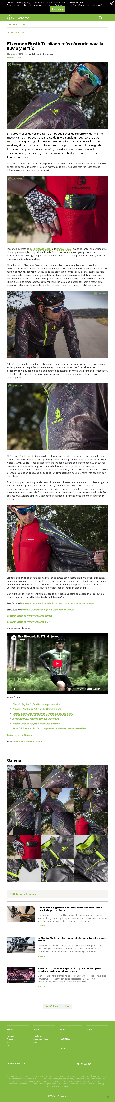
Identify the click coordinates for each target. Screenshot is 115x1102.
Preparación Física (40, 1039)
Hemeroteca (91, 1030)
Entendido (57, 8)
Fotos (62, 1045)
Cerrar (112, 3)
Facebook (82, 1064)
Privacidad (85, 1069)
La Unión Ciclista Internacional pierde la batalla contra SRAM (72, 939)
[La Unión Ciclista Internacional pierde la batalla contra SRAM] (21, 945)
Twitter (78, 1064)
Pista (35, 1042)
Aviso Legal (77, 1069)
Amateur (10, 1039)
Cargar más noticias (57, 1006)
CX (8, 1045)
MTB (9, 1042)
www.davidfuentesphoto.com (27, 741)
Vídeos (62, 1042)
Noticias (11, 1030)
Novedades (64, 1033)
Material (13, 24)
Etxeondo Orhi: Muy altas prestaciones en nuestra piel (47, 609)
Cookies (91, 1069)
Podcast (63, 1048)
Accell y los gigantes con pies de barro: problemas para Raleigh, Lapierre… (70, 909)
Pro (8, 1033)
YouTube (86, 1064)
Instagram (89, 1064)
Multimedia (65, 1039)
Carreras (36, 1033)
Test (24, 24)
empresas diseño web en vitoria (108, 1097)
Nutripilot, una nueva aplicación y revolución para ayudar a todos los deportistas (69, 969)
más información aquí (98, 5)
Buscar (100, 17)
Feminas (10, 1036)
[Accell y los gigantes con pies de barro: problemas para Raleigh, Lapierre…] (21, 914)
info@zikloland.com (16, 1063)
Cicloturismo (38, 1036)
